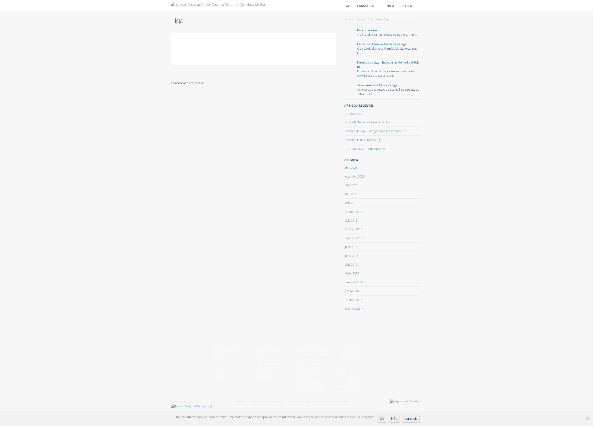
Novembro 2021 (354, 176)
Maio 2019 (350, 203)
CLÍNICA (388, 5)
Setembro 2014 (354, 308)
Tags (387, 19)
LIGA (345, 5)
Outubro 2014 (353, 300)
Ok (382, 418)
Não (394, 418)
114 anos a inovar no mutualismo (364, 148)
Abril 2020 (350, 194)
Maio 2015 (350, 264)
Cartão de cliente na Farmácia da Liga (382, 44)
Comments (374, 19)
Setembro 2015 (354, 238)
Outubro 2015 (353, 229)
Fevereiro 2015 (353, 282)
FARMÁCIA (365, 5)
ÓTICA (407, 5)
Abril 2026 (350, 167)
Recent (361, 19)
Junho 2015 (351, 256)
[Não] (587, 418)
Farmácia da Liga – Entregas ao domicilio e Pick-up (374, 131)
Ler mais (410, 418)
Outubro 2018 (353, 211)
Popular (349, 19)
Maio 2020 (350, 185)
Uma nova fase (367, 30)
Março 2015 (351, 273)
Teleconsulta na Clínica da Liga (377, 85)
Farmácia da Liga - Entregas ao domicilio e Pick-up (388, 64)
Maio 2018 (350, 220)
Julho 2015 (351, 247)
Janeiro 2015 (352, 291)
